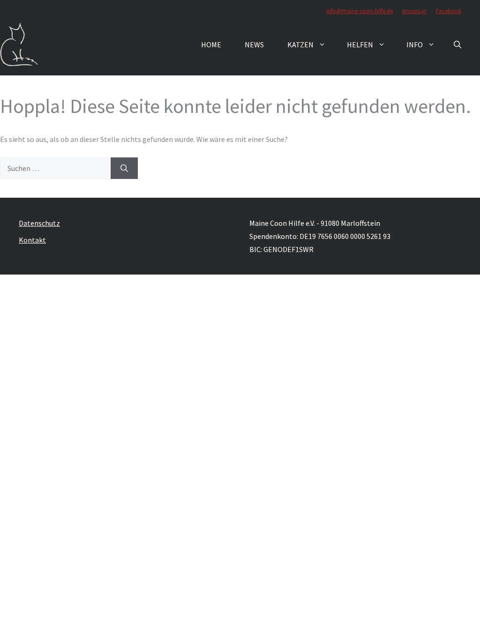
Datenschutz (39, 223)
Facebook (448, 11)
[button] (457, 44)
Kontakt (32, 240)
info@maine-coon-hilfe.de (359, 11)
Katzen (300, 44)
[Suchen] (124, 168)
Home (211, 44)
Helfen (360, 44)
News (254, 44)
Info (414, 44)
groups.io (414, 11)
